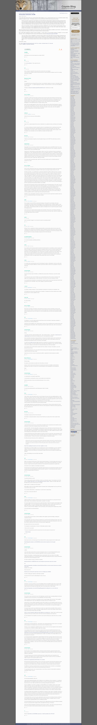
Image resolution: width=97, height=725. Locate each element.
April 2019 (72, 148)
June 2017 (72, 172)
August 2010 (72, 261)
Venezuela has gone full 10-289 (52, 33)
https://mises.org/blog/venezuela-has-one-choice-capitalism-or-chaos (35, 445)
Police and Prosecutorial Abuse (75, 401)
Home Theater (73, 380)
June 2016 (72, 185)
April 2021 (72, 125)
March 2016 (72, 188)
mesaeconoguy (27, 270)
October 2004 (73, 337)
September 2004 (73, 338)
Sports (72, 415)
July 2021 (72, 122)
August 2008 (72, 287)
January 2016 (73, 190)
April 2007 (72, 304)
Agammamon (30, 287)
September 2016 (73, 182)
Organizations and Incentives (75, 398)
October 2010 (73, 259)
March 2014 (72, 214)
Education (72, 362)
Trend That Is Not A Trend (74, 423)
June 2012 (72, 237)
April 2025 (72, 110)
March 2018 (72, 162)
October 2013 (73, 220)
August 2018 (72, 157)
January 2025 (73, 113)
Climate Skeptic (24, 10)
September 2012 (73, 234)
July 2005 (72, 327)
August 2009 (72, 274)
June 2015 (72, 198)
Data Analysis (73, 359)
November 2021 (73, 118)
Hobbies (72, 379)
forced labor (29, 63)
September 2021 (73, 120)
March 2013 (72, 227)
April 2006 (72, 317)
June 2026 (72, 97)
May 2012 (72, 238)
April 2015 (72, 200)
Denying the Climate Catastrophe (74, 49)
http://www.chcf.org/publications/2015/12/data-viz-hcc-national (34, 659)
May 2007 (72, 303)
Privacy (72, 403)
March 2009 (72, 279)
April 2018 (72, 161)
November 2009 (73, 271)
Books (72, 350)
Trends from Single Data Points (75, 424)
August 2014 (72, 209)
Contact (47, 10)
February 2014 (73, 215)
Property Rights (73, 405)
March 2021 (72, 126)
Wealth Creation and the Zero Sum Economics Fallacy (75, 91)
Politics (72, 402)
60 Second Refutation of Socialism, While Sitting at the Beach (75, 62)
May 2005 (72, 329)
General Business (73, 374)
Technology (72, 417)
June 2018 (72, 159)
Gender (72, 372)
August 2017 (72, 170)
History (72, 378)
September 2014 (73, 208)
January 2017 (73, 177)
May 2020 (72, 134)
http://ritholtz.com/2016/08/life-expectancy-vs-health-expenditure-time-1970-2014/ (41, 713)
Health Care (72, 377)
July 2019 (72, 145)
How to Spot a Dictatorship (75, 77)
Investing (72, 388)
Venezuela (51, 43)
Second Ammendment (74, 413)
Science (72, 412)
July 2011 (72, 249)
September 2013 (73, 221)
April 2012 (72, 239)
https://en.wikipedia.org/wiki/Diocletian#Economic (37, 87)
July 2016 (72, 184)
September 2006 (73, 312)
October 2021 (73, 119)
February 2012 (73, 241)
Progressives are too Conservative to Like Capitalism (75, 83)
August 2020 (72, 133)
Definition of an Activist (74, 72)
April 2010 (72, 265)
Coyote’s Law (73, 71)
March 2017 (72, 175)
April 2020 (72, 135)
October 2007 (73, 298)
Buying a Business (73, 66)
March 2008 (72, 292)
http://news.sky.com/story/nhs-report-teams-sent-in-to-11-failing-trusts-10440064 (37, 571)
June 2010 (72, 263)
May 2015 (72, 199)
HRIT (28, 306)
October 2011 (73, 246)
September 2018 (73, 156)
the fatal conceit (32, 342)
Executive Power (73, 367)
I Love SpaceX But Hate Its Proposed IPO (75, 45)
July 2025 (72, 107)
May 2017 (72, 173)
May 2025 (72, 109)
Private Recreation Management (75, 404)
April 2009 (72, 278)
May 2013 (72, 225)
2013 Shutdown (73, 341)
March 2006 (72, 318)
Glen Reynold (28, 43)
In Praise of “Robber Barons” (75, 79)
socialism (40, 43)
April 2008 (72, 291)
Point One (32, 43)
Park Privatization (34, 10)
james (29, 261)
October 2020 (73, 131)
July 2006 (72, 314)
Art (71, 346)
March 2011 (72, 253)
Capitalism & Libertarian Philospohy (28, 44)
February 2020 (73, 137)
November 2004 (73, 336)
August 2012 (72, 235)
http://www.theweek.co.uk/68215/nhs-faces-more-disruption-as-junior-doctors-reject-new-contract (40, 561)
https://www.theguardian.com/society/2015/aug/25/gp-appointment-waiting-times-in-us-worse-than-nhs (41, 588)
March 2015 (72, 201)
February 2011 (73, 254)
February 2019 (73, 150)
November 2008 (73, 284)
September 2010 (73, 260)
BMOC (29, 10)
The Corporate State (74, 418)
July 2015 (72, 197)
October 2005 (73, 324)
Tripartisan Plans (73, 425)
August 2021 (72, 121)
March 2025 (72, 111)
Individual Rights (73, 385)
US (48, 43)
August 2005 (72, 326)
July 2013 (72, 223)
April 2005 (72, 330)
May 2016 (72, 186)
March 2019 (72, 149)
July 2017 (72, 171)
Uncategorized (73, 426)
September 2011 (73, 247)
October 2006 (73, 311)
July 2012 (72, 236)
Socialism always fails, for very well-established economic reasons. (38, 481)
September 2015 (73, 195)
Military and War (73, 392)
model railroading (73, 393)
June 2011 (72, 250)
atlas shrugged (23, 43)
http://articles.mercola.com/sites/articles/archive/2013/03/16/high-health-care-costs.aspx (39, 632)
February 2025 (73, 112)
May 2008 (72, 290)
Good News (72, 375)
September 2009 (73, 273)
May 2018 (72, 160)
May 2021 (72, 124)
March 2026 (72, 98)
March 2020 (72, 136)
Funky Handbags (73, 75)
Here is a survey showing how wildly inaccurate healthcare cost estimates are (37, 612)
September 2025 (73, 105)
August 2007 (72, 300)
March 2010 (72, 266)
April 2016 (72, 187)
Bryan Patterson (30, 374)
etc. (71, 366)
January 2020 (73, 138)
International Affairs (73, 386)
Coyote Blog (69, 6)
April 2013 (72, 226)
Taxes (71, 416)
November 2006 (73, 310)
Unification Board (45, 43)
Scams (72, 411)
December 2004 (73, 335)
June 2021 (72, 123)
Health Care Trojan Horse (74, 76)
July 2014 (72, 210)
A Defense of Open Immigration (75, 63)
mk (28, 166)
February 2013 (73, 228)
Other (71, 399)
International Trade (73, 387)
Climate (72, 354)
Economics (72, 361)
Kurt (25, 393)
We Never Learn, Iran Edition (75, 42)
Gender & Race (73, 373)
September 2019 (73, 143)
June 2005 (72, 328)
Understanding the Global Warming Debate (74, 56)
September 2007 (73, 299)
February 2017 (73, 176)
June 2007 (72, 302)
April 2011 (72, 252)
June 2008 (72, 289)
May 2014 (72, 212)
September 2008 (73, 286)
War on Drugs (73, 427)
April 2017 (72, 174)
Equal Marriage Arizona (74, 365)
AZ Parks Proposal (41, 10)
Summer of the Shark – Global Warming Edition (75, 54)
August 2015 (72, 196)
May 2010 (72, 264)
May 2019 (72, 147)
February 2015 (73, 202)
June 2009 (72, 276)
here (60, 615)
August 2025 (72, 106)
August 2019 (72, 144)
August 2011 (72, 248)
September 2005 (73, 325)
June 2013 (72, 224)
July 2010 (72, 262)
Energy (72, 363)
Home (20, 10)
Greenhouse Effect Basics (74, 50)
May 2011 (72, 251)
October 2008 (73, 285)
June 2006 (72, 315)
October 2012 (73, 233)
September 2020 (73, 132)
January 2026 (73, 100)
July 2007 (72, 301)
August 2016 (72, 183)
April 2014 (72, 213)
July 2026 (72, 96)
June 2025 (72, 108)
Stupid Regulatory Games (63, 13)
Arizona (72, 345)
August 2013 (72, 222)
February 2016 (73, 189)
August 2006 (72, 313)
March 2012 (72, 240)
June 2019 (72, 146)
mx (28, 386)
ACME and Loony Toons (74, 343)
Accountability (73, 342)
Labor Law (72, 389)
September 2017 (73, 169)
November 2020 (73, 130)
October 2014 (73, 207)
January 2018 (73, 164)
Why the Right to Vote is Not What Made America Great (75, 93)
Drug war (72, 360)
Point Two (36, 43)
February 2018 (73, 163)
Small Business (73, 414)
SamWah (29, 114)
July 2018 (72, 158)
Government (72, 376)
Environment (72, 364)
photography (72, 400)
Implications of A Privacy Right (75, 78)
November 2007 (73, 297)
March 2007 (72, 305)
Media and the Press (74, 391)
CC (28, 95)
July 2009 (72, 275)
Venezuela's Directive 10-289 (27, 14)
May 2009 (72, 277)
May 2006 (72, 316)
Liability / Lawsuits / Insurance (75, 390)
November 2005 (73, 323)
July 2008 (72, 288)
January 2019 (73, 151)
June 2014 (72, 211)
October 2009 (73, 272)
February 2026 (73, 99)
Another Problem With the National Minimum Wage (26, 13)
